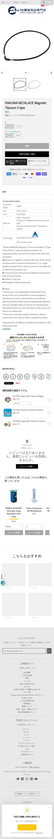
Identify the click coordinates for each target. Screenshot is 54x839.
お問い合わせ (34, 767)
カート (48, 2)
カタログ (27, 686)
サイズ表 (27, 692)
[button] (27, 400)
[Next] (51, 72)
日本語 (16, 2)
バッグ (26, 740)
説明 (4, 192)
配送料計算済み (9, 369)
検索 (27, 678)
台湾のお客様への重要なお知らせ (27, 689)
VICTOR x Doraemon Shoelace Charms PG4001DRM (28, 410)
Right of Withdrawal (27, 684)
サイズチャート (15, 131)
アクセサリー (26, 752)
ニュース (27, 681)
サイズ (12, 131)
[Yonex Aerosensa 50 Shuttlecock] (34, 496)
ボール (26, 732)
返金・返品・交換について (27, 709)
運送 (7, 115)
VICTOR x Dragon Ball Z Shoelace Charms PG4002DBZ (29, 421)
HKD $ (24, 2)
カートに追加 (14, 532)
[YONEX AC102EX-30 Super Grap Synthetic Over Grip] (14, 496)
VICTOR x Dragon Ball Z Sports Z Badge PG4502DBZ (28, 396)
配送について (27, 706)
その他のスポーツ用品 (26, 746)
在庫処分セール (27, 754)
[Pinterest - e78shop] (31, 778)
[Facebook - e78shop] (22, 778)
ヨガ (27, 749)
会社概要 (27, 672)
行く (49, 652)
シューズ (26, 737)
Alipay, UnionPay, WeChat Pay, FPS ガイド (27, 695)
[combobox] (22, 403)
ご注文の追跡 (27, 675)
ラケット (26, 729)
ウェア (26, 735)
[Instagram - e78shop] (27, 778)
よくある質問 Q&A (27, 701)
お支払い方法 (27, 698)
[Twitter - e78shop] (17, 778)
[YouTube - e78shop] (36, 778)
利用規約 (27, 703)
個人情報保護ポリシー (27, 712)
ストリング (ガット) (26, 743)
